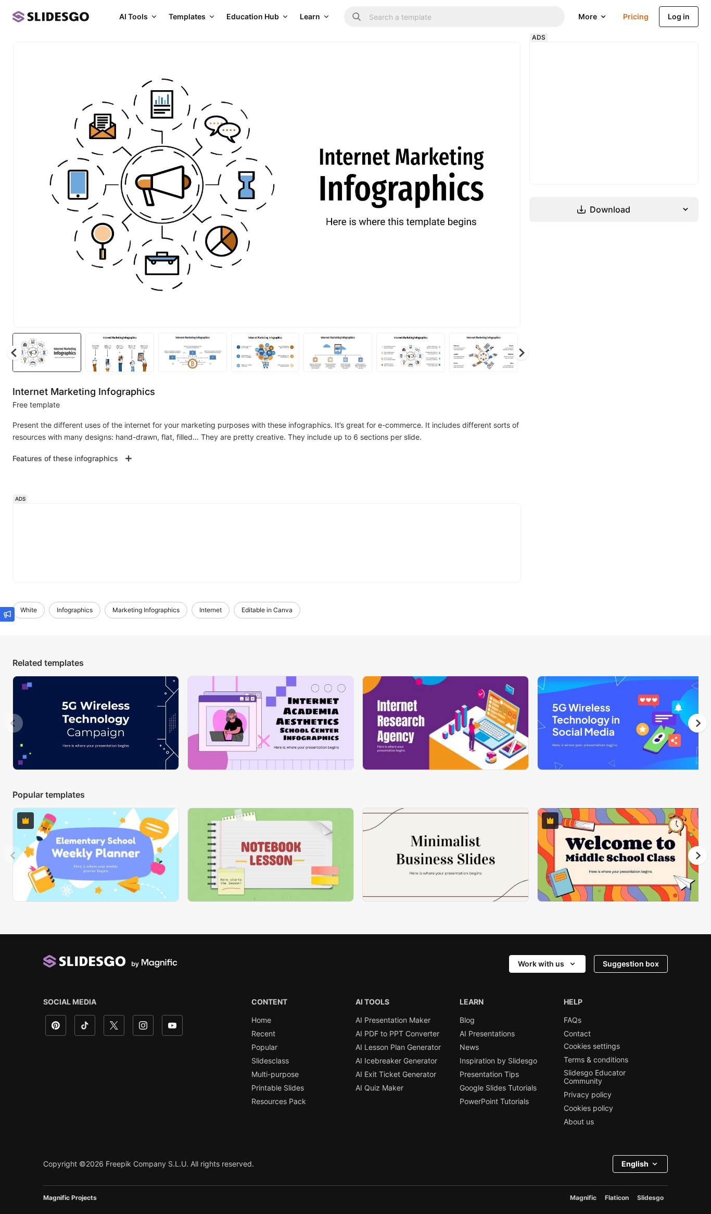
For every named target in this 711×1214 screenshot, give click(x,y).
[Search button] (356, 16)
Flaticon (617, 1197)
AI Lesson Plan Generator (398, 1047)
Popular (264, 1047)
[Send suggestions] (7, 614)
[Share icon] (502, 58)
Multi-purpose (275, 1074)
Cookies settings (592, 1046)
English (635, 1163)
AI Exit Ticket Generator (395, 1074)
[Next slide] (505, 185)
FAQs (572, 1020)
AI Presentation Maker (392, 1020)
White (28, 610)
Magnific (583, 1197)
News (469, 1047)
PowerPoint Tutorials (494, 1101)
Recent (263, 1034)
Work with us (541, 963)
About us (579, 1122)
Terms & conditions (596, 1060)
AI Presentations (487, 1034)
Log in (679, 16)
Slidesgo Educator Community (595, 1077)
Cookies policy (588, 1108)
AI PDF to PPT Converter (397, 1034)
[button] (521, 352)
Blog (467, 1020)
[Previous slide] (13, 723)
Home (261, 1020)
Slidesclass (270, 1061)
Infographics (75, 610)
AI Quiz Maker (379, 1088)
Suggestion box (631, 963)
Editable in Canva (267, 610)
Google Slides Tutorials (498, 1088)
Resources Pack (278, 1101)
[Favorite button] (475, 58)
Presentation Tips (489, 1074)
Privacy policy (588, 1095)
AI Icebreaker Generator (396, 1061)
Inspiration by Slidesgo (498, 1061)
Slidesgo (650, 1197)
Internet (210, 610)
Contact (577, 1034)
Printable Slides (277, 1088)
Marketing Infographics (146, 610)
